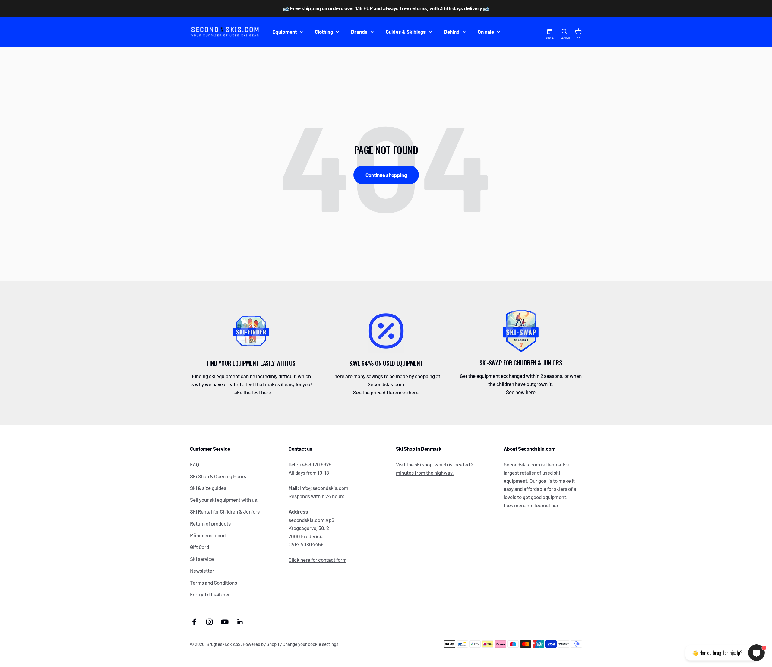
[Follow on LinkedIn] (240, 622)
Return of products (210, 523)
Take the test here (251, 392)
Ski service (202, 559)
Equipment (284, 32)
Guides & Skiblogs (406, 32)
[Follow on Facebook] (194, 622)
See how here (521, 392)
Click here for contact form (317, 560)
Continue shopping (386, 175)
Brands (359, 32)
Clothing (324, 32)
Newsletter (202, 570)
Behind (452, 32)
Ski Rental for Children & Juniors (225, 511)
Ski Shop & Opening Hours (218, 476)
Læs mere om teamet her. (532, 505)
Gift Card (199, 547)
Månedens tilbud (208, 535)
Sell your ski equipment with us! (224, 500)
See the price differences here (386, 392)
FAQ (194, 464)
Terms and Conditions (213, 583)
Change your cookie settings (310, 644)
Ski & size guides (208, 488)
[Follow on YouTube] (225, 622)
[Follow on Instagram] (209, 622)
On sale (486, 32)
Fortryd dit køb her (210, 594)
